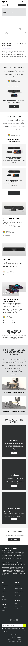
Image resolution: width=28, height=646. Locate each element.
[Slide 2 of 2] (15, 37)
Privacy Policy (18, 639)
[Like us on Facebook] (11, 620)
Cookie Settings (12, 641)
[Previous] (21, 294)
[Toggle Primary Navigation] (26, 1)
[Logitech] (9, 1)
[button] (5, 5)
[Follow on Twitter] (14, 620)
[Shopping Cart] (22, 2)
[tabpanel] (14, 289)
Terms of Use (10, 639)
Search (18, 2)
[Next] (24, 294)
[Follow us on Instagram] (17, 620)
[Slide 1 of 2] (13, 37)
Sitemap (19, 641)
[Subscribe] (24, 625)
